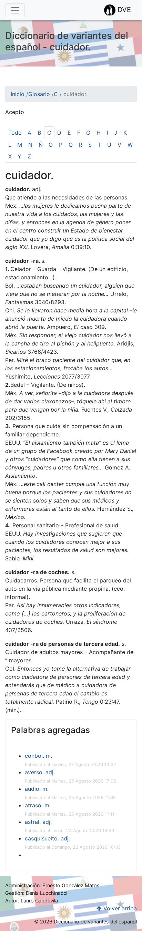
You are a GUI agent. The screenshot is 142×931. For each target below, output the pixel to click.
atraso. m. (38, 805)
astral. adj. (38, 821)
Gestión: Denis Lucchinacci (36, 893)
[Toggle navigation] (15, 10)
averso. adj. (40, 772)
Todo (15, 132)
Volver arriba (119, 908)
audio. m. (37, 788)
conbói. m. (38, 755)
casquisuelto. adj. (47, 838)
